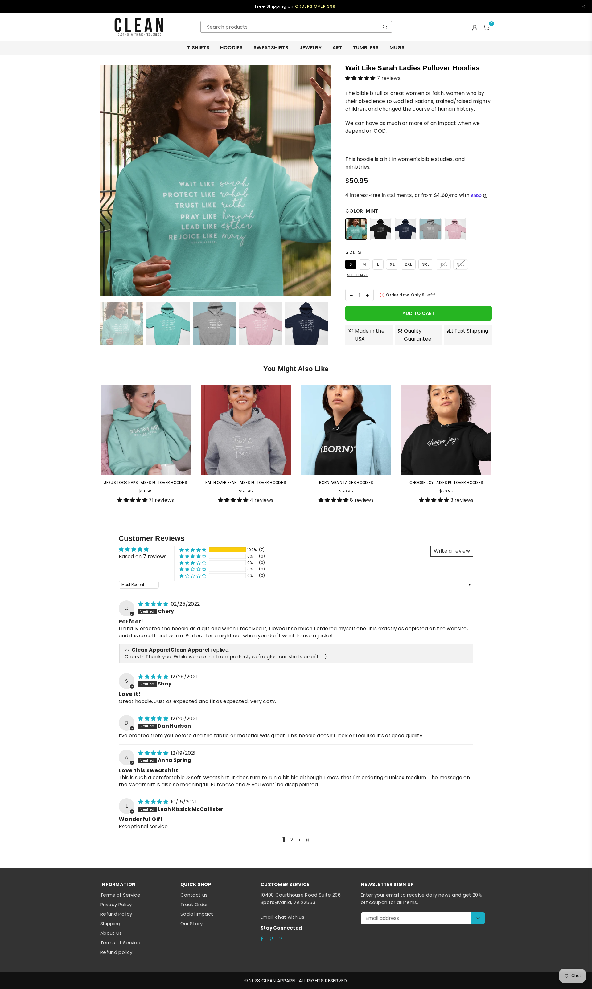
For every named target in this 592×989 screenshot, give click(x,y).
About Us (111, 933)
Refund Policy (116, 914)
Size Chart (357, 274)
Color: (361, 211)
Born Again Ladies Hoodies (346, 482)
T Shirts (198, 47)
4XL (443, 264)
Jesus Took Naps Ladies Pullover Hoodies (145, 482)
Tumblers (366, 47)
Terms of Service (120, 895)
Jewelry (310, 47)
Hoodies (231, 47)
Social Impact (196, 914)
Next (326, 180)
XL (392, 264)
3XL (426, 264)
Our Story (191, 923)
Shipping (110, 923)
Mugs (397, 47)
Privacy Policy (116, 904)
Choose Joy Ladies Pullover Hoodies (446, 482)
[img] (154, 603)
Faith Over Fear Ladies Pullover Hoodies (245, 482)
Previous (105, 180)
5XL (460, 264)
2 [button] (291, 839)
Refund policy (116, 952)
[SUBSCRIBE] (478, 918)
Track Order (194, 904)
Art (337, 47)
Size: (353, 252)
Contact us (194, 895)
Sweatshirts (271, 47)
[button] (361, 78)
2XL (408, 264)
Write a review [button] (452, 550)
